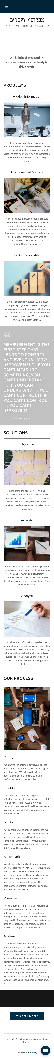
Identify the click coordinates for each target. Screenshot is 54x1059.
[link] (27, 20)
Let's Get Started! (26, 1016)
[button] (7, 7)
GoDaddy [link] (32, 1052)
